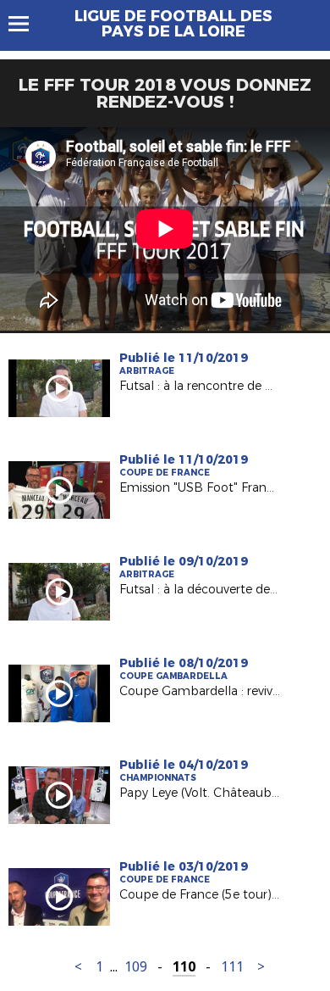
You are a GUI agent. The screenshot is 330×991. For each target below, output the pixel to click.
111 (232, 967)
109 (135, 967)
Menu (26, 24)
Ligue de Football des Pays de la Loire (173, 24)
